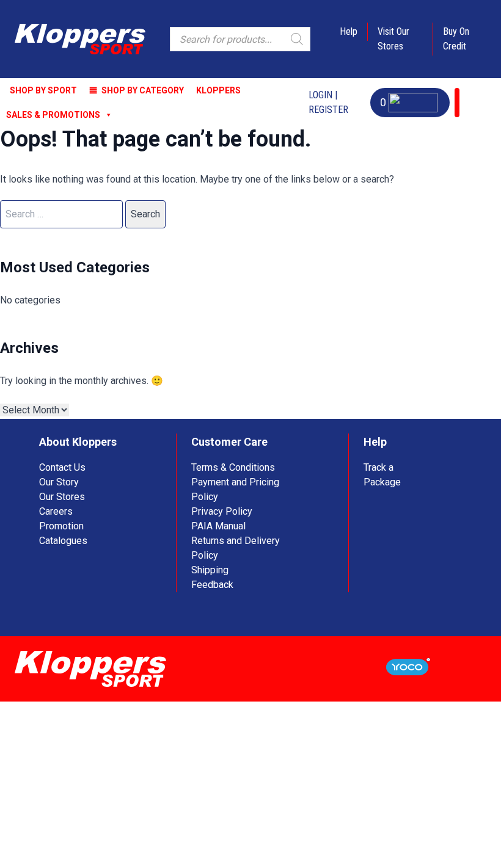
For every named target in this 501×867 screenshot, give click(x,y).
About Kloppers (78, 441)
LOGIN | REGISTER (328, 102)
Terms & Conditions (233, 467)
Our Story (59, 482)
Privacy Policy (221, 511)
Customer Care (229, 441)
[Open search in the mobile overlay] (240, 39)
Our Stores (62, 496)
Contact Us (62, 467)
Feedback (212, 584)
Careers (56, 511)
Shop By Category (142, 90)
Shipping (210, 570)
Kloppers (218, 90)
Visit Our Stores (393, 39)
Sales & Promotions (53, 115)
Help (348, 31)
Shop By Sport (43, 90)
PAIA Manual (218, 526)
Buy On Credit (456, 39)
